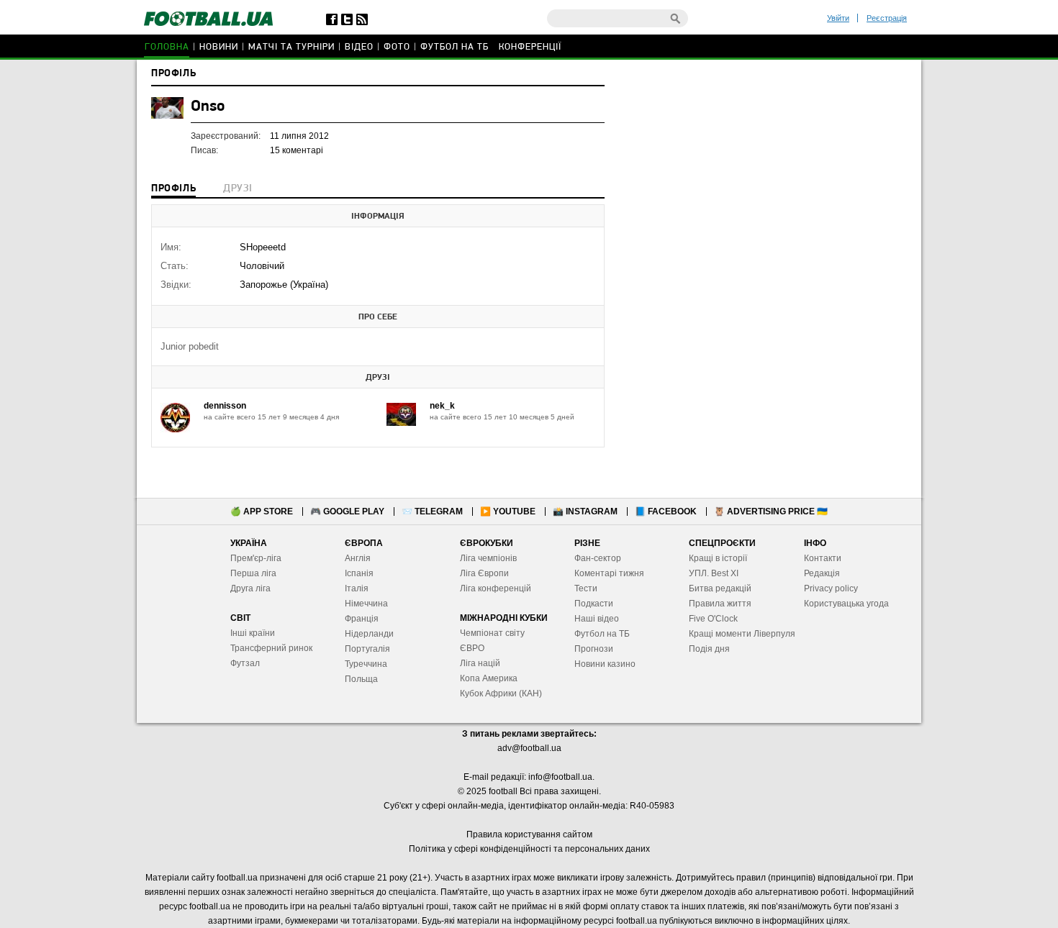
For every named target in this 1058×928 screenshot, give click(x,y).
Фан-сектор (597, 558)
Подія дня (709, 649)
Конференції (530, 47)
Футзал (245, 663)
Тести (585, 588)
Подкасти (593, 604)
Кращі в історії (718, 558)
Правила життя (720, 604)
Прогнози (593, 649)
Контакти (822, 558)
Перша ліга (253, 573)
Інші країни (252, 633)
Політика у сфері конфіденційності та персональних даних (529, 849)
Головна (167, 47)
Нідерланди (369, 634)
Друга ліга (250, 588)
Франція (362, 619)
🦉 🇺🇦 (771, 511)
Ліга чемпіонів (488, 558)
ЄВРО (472, 648)
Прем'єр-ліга (255, 558)
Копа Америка (488, 678)
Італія (357, 588)
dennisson (225, 406)
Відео (359, 47)
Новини (218, 47)
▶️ (507, 511)
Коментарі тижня (609, 573)
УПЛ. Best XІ (713, 573)
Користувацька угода (846, 604)
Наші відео (596, 619)
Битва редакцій (720, 588)
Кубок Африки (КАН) (501, 693)
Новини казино (605, 664)
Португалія (367, 649)
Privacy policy (831, 588)
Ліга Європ (482, 573)
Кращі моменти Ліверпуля (742, 634)
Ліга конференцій (495, 588)
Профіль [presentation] (173, 188)
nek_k (442, 406)
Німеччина (366, 604)
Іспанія (359, 573)
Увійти (838, 18)
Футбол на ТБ (454, 47)
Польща (361, 679)
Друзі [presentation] (237, 188)
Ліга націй (480, 663)
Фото (397, 47)
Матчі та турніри (291, 47)
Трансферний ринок (271, 648)
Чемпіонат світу (492, 633)
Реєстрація (887, 18)
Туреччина (366, 664)
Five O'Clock (713, 619)
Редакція (822, 573)
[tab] (173, 190)
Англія (358, 558)
